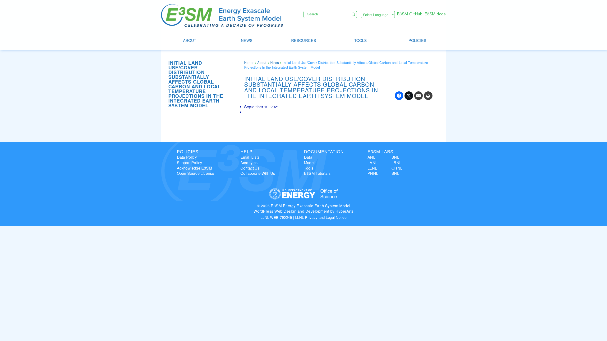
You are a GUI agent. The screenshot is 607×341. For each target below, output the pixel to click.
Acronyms (249, 162)
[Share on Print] (428, 95)
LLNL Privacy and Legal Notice (321, 217)
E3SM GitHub (410, 14)
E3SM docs (435, 14)
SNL (395, 173)
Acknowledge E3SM (194, 168)
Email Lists (249, 157)
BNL (395, 157)
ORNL (396, 168)
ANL (371, 157)
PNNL (373, 173)
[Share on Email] (418, 95)
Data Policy (187, 157)
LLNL (372, 168)
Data (308, 157)
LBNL (396, 162)
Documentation (324, 151)
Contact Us (250, 168)
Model (309, 162)
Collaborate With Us (257, 173)
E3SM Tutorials (317, 173)
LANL (372, 162)
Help (246, 151)
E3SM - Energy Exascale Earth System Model (222, 16)
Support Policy (189, 162)
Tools (308, 168)
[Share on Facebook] (399, 95)
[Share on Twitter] (409, 95)
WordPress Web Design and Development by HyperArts (303, 211)
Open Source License (195, 173)
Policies (187, 151)
